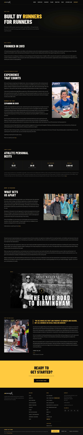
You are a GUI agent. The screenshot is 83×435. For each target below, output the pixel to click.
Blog (47, 414)
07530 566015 (67, 402)
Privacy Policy (9, 433)
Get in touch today (41, 380)
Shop (30, 419)
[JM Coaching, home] (7, 2)
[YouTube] (71, 410)
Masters (57, 2)
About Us (48, 412)
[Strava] (74, 410)
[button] (41, 290)
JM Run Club (69, 2)
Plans (51, 2)
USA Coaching (49, 395)
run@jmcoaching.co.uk (68, 405)
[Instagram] (65, 410)
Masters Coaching (33, 412)
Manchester (49, 425)
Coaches (46, 2)
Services (40, 2)
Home (34, 2)
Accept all (55, 431)
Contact (76, 2)
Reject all (64, 431)
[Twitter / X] (78, 410)
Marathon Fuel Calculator (52, 405)
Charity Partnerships (34, 414)
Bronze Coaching (32, 405)
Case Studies (49, 400)
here (15, 137)
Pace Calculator (50, 402)
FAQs (62, 2)
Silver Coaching (32, 402)
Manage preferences (73, 431)
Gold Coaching (32, 400)
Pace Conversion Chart (51, 407)
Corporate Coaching (33, 416)
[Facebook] (68, 410)
